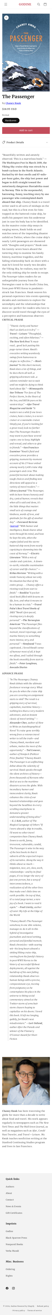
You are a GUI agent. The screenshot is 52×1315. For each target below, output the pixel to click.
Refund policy (43, 1306)
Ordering (10, 1269)
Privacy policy (19, 1310)
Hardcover (10, 120)
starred (14, 526)
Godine (9, 1231)
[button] (6, 4)
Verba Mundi (12, 1251)
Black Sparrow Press (16, 1238)
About (9, 1193)
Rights (9, 1275)
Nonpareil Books (14, 1244)
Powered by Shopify (26, 1306)
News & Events (13, 1206)
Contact (10, 1199)
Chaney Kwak (13, 103)
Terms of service (34, 1310)
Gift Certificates (14, 1213)
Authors (10, 1186)
